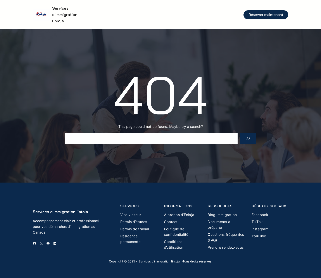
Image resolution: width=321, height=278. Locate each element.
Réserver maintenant (266, 14)
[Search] (248, 138)
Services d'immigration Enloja (64, 14)
